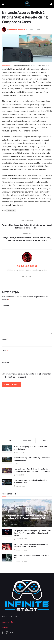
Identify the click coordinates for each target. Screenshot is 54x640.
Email (5, 350)
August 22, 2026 (21, 561)
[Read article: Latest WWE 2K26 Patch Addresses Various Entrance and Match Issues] (7, 546)
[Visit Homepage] (27, 3)
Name (5, 339)
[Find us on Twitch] (7, 632)
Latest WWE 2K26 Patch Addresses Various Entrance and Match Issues (31, 545)
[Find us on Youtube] (11, 632)
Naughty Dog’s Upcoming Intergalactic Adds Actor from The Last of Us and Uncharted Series (32, 533)
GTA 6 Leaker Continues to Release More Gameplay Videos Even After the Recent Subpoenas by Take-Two (26, 518)
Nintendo (6, 65)
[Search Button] (51, 4)
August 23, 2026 (11, 524)
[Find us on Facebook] (2, 632)
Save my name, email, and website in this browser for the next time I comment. (27, 375)
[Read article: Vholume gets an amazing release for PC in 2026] (7, 557)
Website (5, 362)
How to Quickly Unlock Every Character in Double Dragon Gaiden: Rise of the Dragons (32, 470)
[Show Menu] (3, 4)
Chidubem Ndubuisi (17, 29)
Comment (7, 305)
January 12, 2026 (34, 29)
